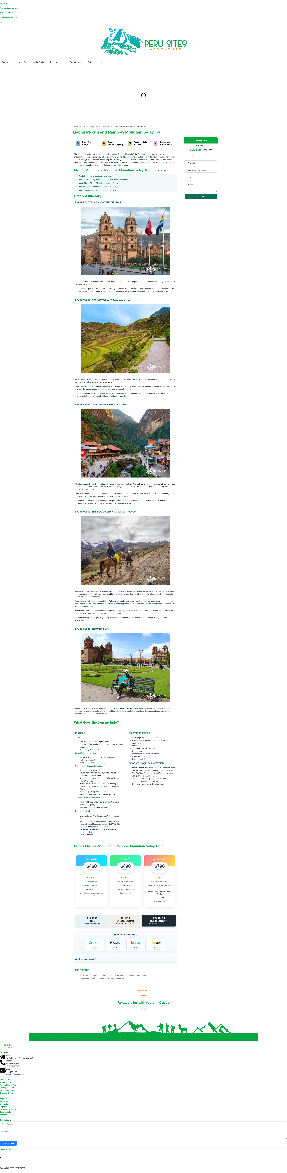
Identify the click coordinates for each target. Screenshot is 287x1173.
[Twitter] (143, 1154)
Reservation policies (8, 1109)
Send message (8, 1143)
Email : (8, 1069)
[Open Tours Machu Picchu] (19, 62)
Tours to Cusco (6, 1082)
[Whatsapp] (143, 1160)
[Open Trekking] (96, 62)
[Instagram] (143, 1157)
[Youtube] (143, 1162)
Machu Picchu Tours (8, 1085)
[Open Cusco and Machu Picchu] (46, 62)
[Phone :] (3, 1062)
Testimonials (5, 1112)
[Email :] (3, 1070)
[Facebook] (143, 1152)
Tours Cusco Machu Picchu (104, 127)
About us (4, 3)
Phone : (9, 1061)
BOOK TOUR (201, 197)
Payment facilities (7, 1107)
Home (75, 127)
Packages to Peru (7, 1088)
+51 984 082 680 (6, 12)
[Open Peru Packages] (64, 62)
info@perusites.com (8, 17)
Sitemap (3, 1115)
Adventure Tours (7, 1090)
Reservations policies (9, 8)
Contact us (4, 1104)
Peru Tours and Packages (86, 127)
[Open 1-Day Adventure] (83, 62)
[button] (2, 95)
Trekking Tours (6, 1093)
